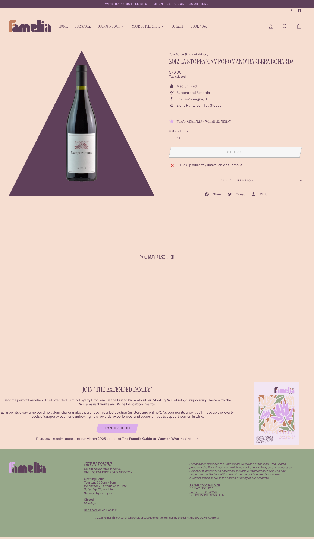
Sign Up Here (117, 428)
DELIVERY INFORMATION (206, 495)
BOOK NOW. (199, 26)
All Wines (200, 54)
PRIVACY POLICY (201, 488)
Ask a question (237, 180)
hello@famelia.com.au (108, 469)
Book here (91, 509)
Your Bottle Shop (180, 54)
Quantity (179, 131)
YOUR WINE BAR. (108, 26)
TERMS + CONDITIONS (204, 484)
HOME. (63, 26)
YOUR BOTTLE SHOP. (146, 26)
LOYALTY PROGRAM (203, 491)
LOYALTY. (178, 26)
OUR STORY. (83, 26)
